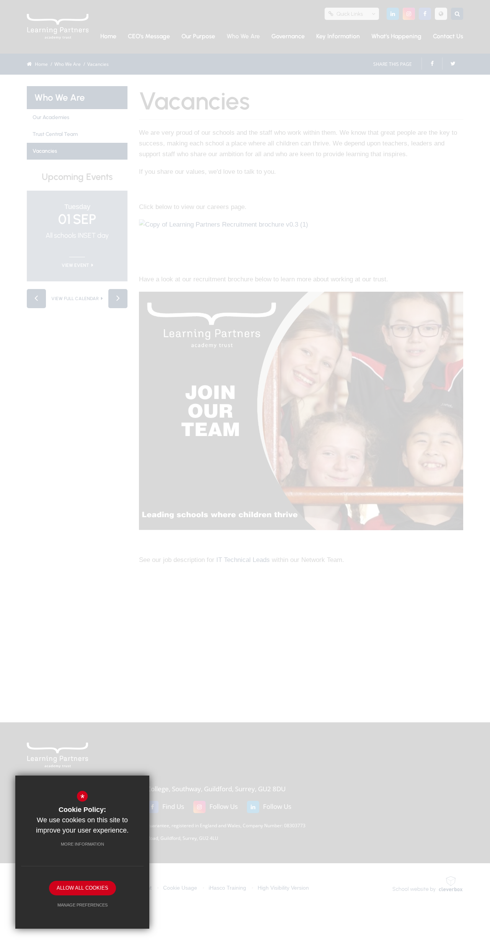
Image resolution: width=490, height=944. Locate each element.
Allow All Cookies (82, 888)
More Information (82, 844)
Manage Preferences (82, 905)
